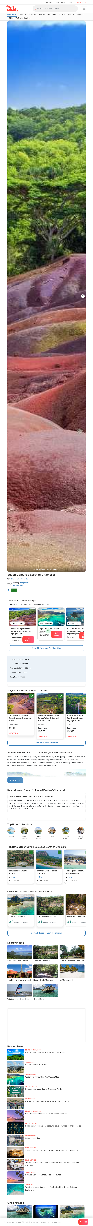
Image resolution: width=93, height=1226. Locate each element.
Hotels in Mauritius (47, 14)
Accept (83, 1222)
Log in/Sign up (80, 2)
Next (83, 296)
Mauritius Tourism (76, 14)
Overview (11, 14)
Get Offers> (28, 639)
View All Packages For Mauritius (46, 648)
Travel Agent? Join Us (63, 2)
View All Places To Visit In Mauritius (46, 933)
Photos (62, 14)
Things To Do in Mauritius (20, 18)
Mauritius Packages (27, 14)
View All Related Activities (46, 742)
